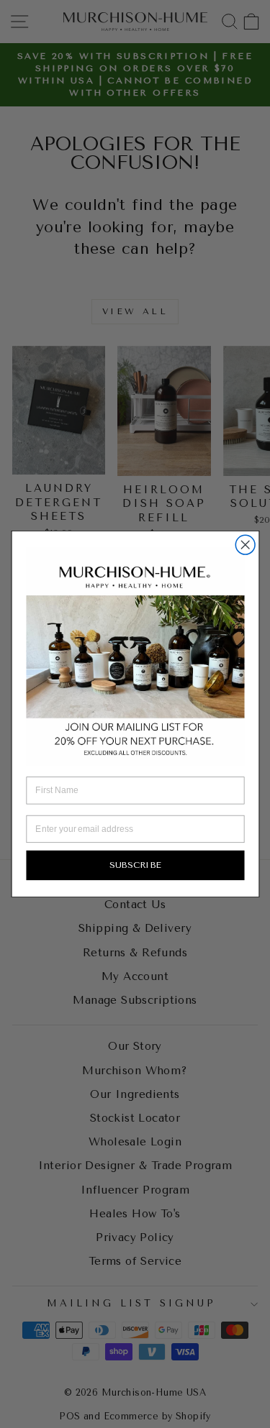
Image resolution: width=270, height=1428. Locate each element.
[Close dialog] (245, 544)
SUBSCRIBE (135, 865)
